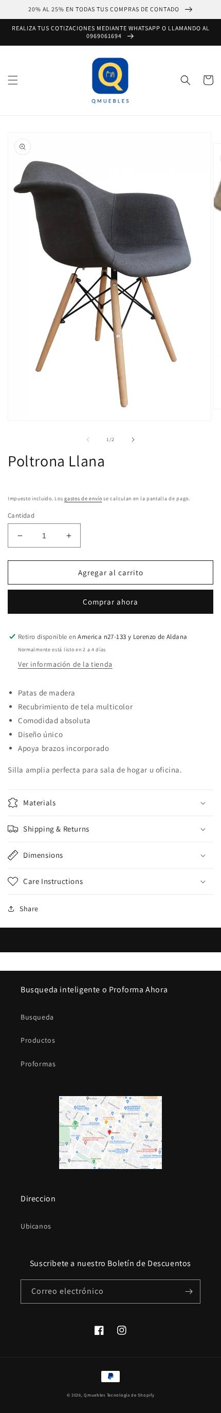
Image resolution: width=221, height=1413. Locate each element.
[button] (13, 80)
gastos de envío (83, 498)
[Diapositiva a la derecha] (133, 439)
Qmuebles (94, 1395)
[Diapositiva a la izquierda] (88, 439)
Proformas (38, 1063)
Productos (38, 1040)
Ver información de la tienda (65, 664)
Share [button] (29, 908)
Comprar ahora (110, 602)
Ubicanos (36, 1226)
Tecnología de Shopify (131, 1395)
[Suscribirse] (188, 1291)
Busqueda (37, 1017)
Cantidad (21, 515)
